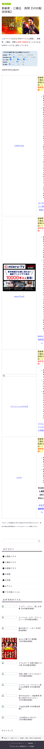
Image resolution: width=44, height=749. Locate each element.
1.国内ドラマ (6, 4)
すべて (13, 55)
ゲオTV (19, 477)
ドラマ (13, 59)
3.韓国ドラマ (10, 568)
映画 (20, 59)
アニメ (27, 59)
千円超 (33, 57)
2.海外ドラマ (10, 562)
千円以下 (25, 57)
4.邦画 (7, 574)
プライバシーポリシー (17, 743)
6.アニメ (8, 586)
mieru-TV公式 (19, 296)
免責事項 (30, 743)
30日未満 (30, 55)
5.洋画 (7, 580)
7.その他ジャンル (12, 592)
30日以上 (21, 55)
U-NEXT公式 (19, 146)
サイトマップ (7, 731)
